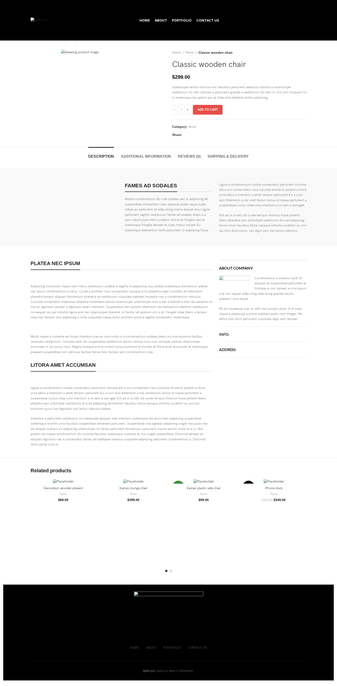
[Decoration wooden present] (63, 481)
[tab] (101, 154)
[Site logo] (39, 20)
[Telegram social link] (207, 135)
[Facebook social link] (185, 135)
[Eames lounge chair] (133, 481)
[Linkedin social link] (202, 135)
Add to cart (208, 109)
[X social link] (190, 135)
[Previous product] (293, 52)
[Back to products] (298, 52)
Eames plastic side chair (204, 488)
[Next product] (304, 52)
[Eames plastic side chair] (203, 481)
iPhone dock (274, 488)
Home (176, 52)
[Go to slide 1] (166, 571)
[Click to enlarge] (70, 45)
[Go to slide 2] (171, 571)
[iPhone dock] (274, 481)
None (189, 52)
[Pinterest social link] (196, 135)
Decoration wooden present (63, 488)
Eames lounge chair (134, 488)
